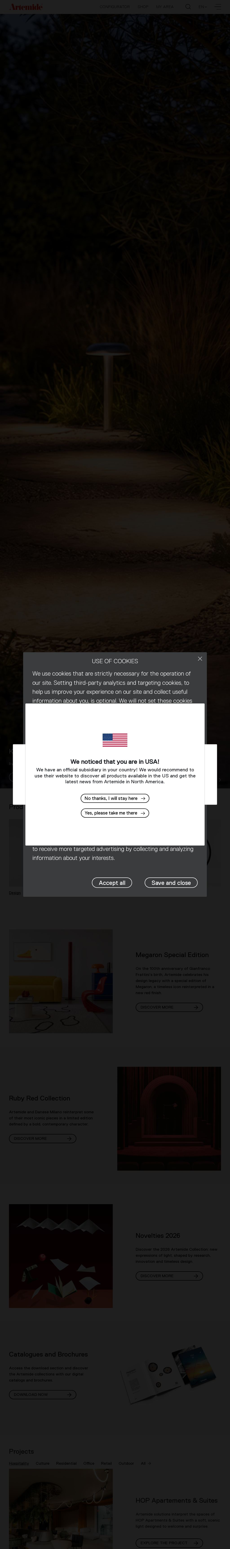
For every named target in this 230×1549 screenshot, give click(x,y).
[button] (115, 813)
